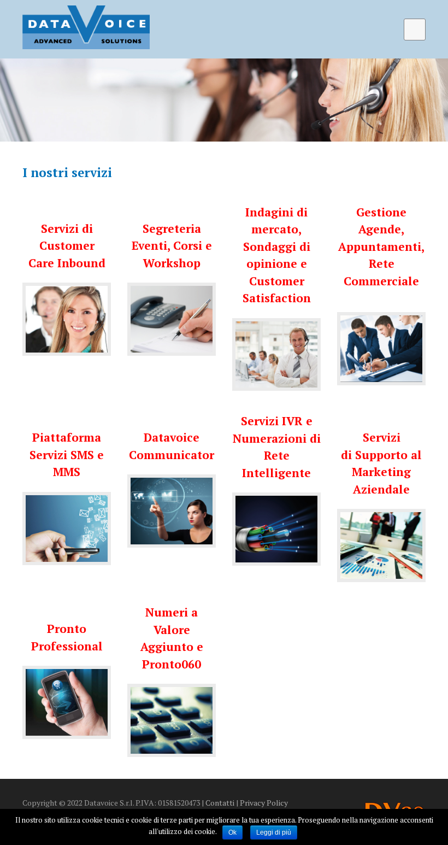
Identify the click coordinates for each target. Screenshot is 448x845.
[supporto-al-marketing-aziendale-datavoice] (381, 545)
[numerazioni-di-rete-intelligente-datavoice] (276, 529)
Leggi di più (273, 832)
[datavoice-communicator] (171, 511)
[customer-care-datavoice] (66, 319)
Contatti (219, 802)
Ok (232, 832)
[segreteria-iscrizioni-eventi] (171, 319)
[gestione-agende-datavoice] (381, 348)
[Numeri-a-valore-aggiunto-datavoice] (171, 720)
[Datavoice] (86, 27)
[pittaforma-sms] (66, 528)
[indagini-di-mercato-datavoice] (276, 354)
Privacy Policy (264, 802)
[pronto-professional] (66, 702)
